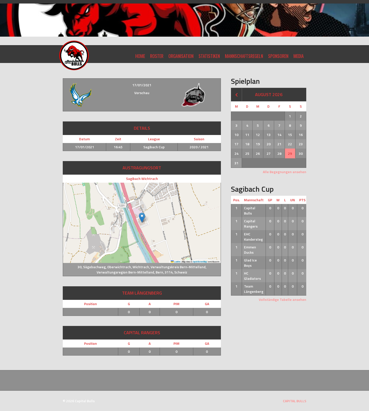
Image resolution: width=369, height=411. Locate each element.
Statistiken (209, 56)
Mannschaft (254, 199)
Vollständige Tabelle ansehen (282, 299)
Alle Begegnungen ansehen (284, 171)
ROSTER (156, 56)
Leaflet (177, 261)
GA (207, 303)
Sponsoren (278, 56)
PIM (176, 303)
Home (140, 56)
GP (270, 199)
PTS (302, 199)
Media (298, 56)
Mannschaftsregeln (244, 56)
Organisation (181, 56)
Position (90, 303)
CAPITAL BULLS (294, 400)
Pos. (236, 199)
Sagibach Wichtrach (142, 178)
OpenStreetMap (200, 261)
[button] (142, 218)
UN (292, 199)
